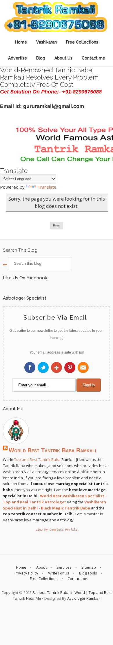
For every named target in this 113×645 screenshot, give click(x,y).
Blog (40, 58)
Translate (47, 187)
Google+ (56, 367)
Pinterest (69, 367)
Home (21, 42)
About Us (63, 58)
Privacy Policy (26, 573)
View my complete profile (56, 529)
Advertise (17, 58)
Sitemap (88, 567)
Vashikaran (46, 42)
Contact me (93, 58)
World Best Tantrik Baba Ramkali (52, 450)
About (41, 567)
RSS (83, 367)
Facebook (29, 367)
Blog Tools (88, 573)
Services (64, 567)
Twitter (43, 367)
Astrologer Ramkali (83, 598)
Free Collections (82, 42)
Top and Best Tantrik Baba (37, 459)
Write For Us (58, 573)
